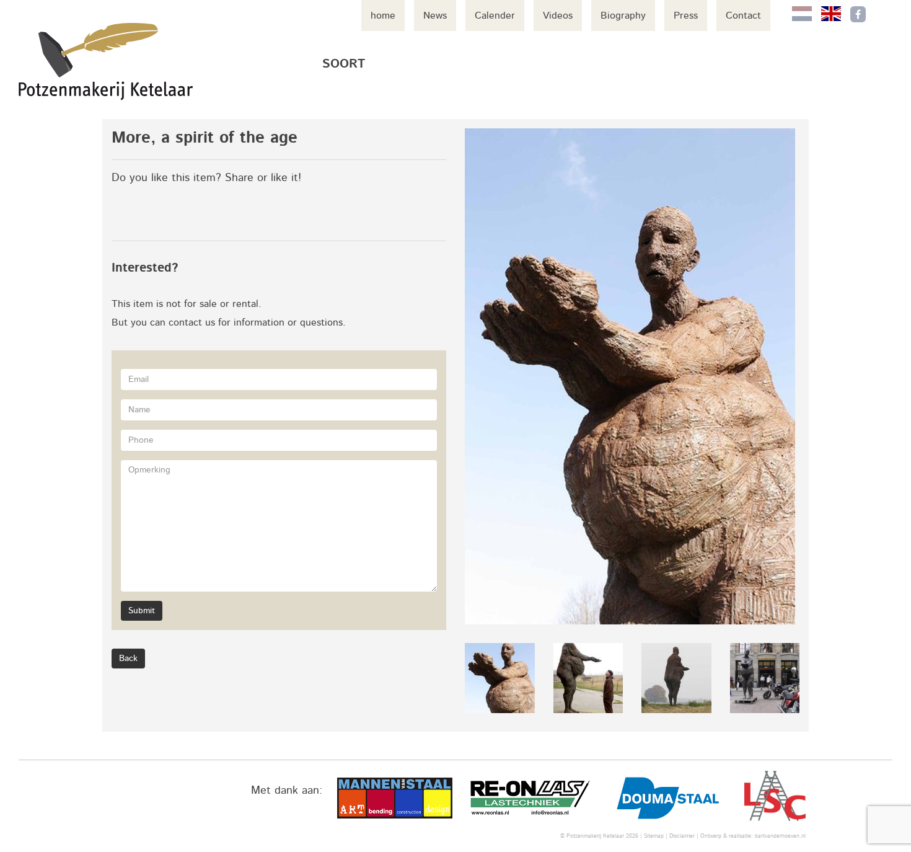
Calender (495, 15)
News (435, 15)
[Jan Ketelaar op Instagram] (883, 14)
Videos (558, 15)
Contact (743, 15)
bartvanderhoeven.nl (780, 836)
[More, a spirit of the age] (632, 376)
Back (128, 658)
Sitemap (654, 836)
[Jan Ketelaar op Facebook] (858, 14)
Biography (623, 15)
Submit (141, 610)
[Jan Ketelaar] (106, 61)
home (383, 15)
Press (686, 15)
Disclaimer (682, 836)
